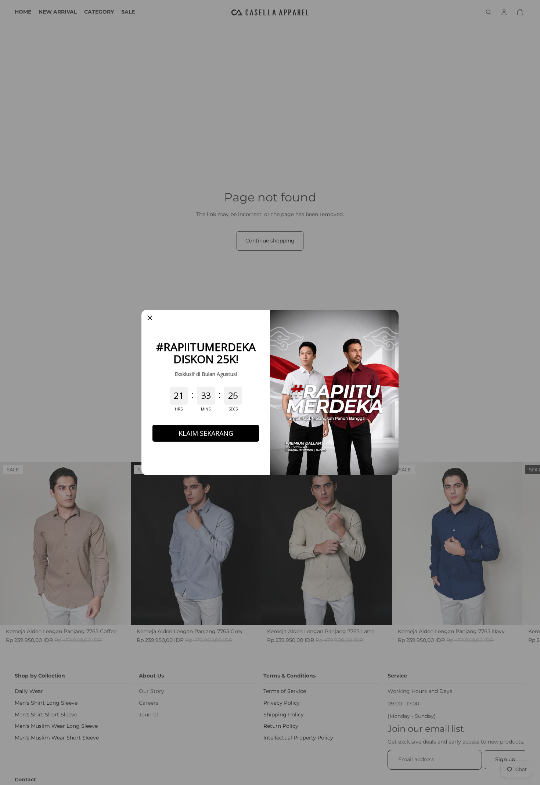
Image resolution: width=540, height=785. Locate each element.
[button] (150, 318)
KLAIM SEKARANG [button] (206, 433)
